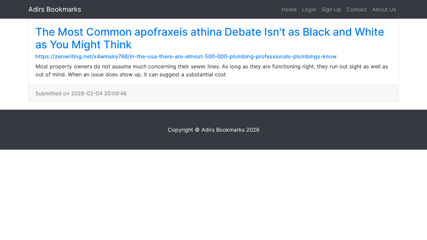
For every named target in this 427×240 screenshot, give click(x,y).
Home (289, 9)
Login (309, 9)
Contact (357, 9)
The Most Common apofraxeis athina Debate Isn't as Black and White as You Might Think (209, 38)
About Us (384, 9)
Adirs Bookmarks (54, 9)
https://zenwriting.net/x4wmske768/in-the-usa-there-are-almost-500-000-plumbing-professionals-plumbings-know (186, 56)
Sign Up (331, 9)
